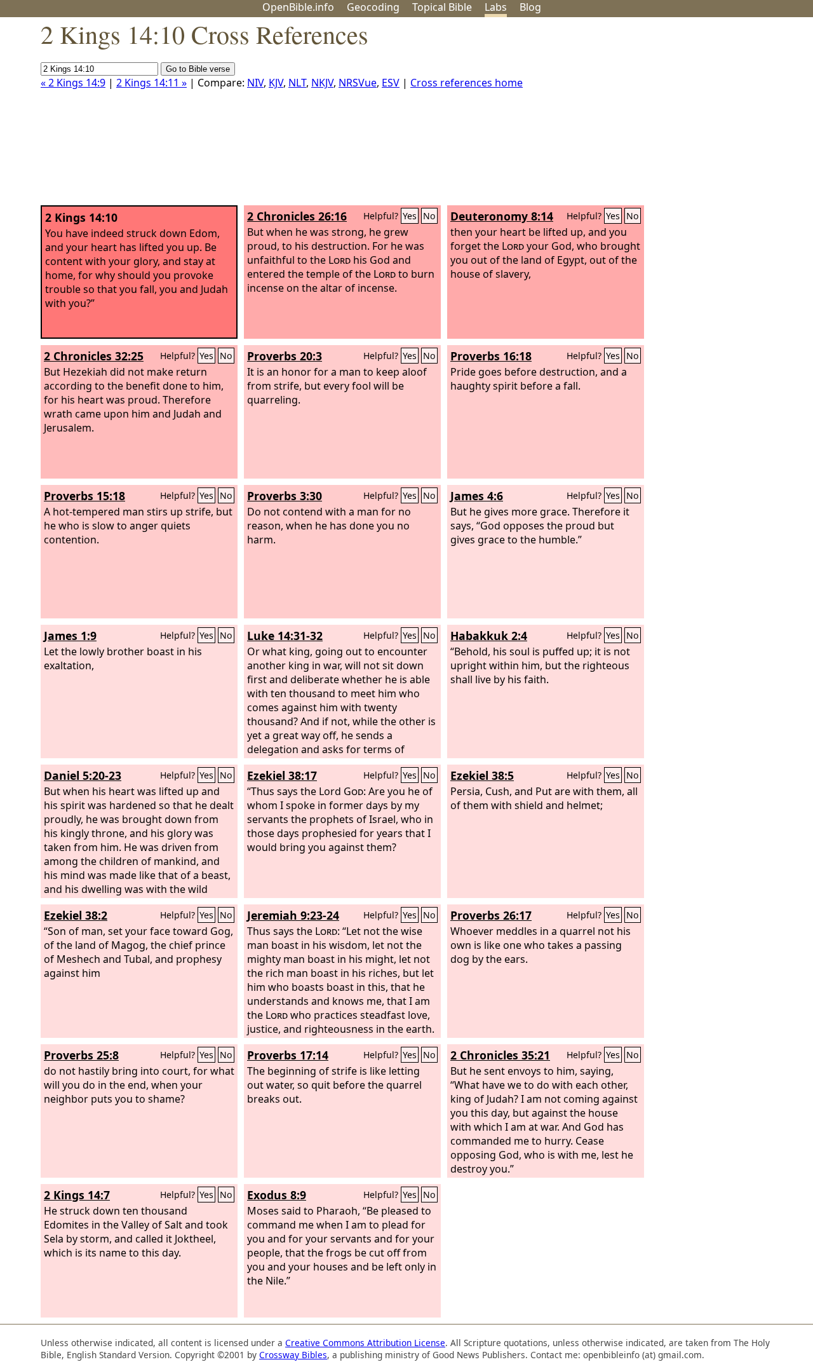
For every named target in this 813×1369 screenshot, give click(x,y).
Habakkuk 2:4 (488, 635)
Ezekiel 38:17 (282, 775)
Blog (530, 7)
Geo (373, 7)
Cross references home (466, 83)
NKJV (322, 83)
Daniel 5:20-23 (82, 775)
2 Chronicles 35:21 (500, 1055)
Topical (442, 7)
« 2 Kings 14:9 (73, 83)
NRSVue (358, 83)
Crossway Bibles (293, 1355)
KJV (276, 83)
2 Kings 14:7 (77, 1194)
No (429, 216)
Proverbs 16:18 (491, 356)
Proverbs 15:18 (84, 495)
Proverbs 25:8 (81, 1055)
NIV (255, 83)
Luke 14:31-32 (285, 635)
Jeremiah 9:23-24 (293, 915)
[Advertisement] (685, 116)
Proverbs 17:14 (287, 1055)
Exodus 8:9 (276, 1194)
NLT (297, 83)
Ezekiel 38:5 (482, 775)
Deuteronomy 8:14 (501, 216)
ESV (391, 83)
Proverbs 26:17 (491, 915)
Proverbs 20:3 (284, 356)
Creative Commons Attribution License (365, 1343)
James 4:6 (476, 495)
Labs (496, 7)
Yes (410, 216)
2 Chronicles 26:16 (297, 216)
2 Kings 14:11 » (151, 83)
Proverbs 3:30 (284, 495)
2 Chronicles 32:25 (94, 356)
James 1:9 (70, 635)
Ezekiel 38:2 (75, 915)
